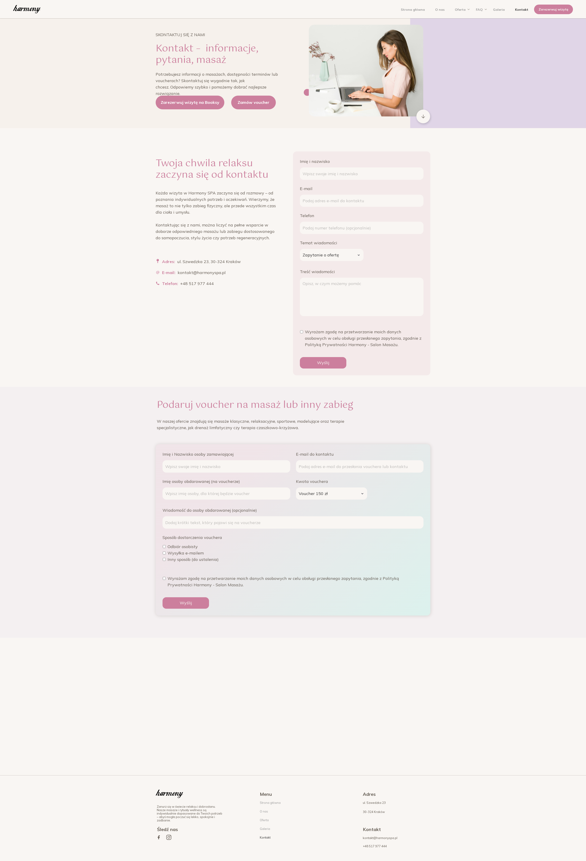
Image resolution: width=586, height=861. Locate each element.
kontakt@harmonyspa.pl (202, 272)
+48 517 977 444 (197, 283)
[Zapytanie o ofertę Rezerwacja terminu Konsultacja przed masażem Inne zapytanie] (332, 255)
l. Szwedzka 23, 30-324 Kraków (211, 261)
